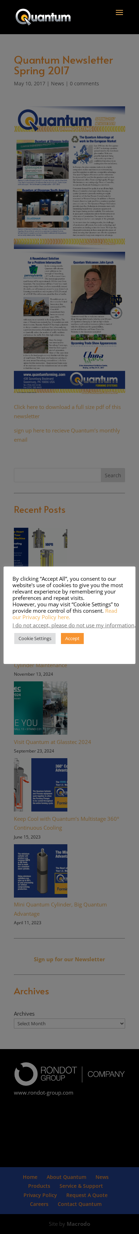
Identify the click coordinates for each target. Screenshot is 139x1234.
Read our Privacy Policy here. (64, 614)
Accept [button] (72, 638)
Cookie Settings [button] (35, 638)
